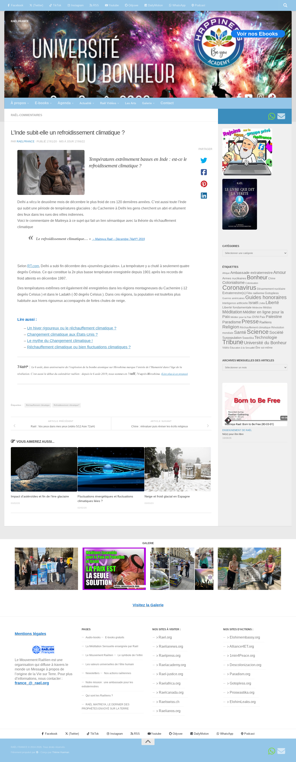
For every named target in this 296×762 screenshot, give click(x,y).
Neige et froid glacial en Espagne (167, 496)
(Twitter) (37, 5)
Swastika (248, 337)
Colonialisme (233, 282)
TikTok (56, 5)
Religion (230, 326)
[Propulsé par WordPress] (37, 752)
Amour (279, 272)
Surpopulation (232, 337)
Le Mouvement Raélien (99, 655)
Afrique (226, 273)
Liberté (272, 302)
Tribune (232, 342)
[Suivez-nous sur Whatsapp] (272, 116)
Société (276, 332)
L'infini (262, 303)
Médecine (257, 307)
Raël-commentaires (26, 115)
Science (258, 331)
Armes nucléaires (234, 278)
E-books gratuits (114, 637)
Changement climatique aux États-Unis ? (62, 334)
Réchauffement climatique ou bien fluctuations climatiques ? (79, 347)
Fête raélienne (255, 293)
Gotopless (272, 293)
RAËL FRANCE (20, 21)
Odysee (133, 5)
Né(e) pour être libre (233, 434)
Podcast (199, 5)
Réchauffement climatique (38, 405)
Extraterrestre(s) (234, 293)
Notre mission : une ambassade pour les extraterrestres (107, 684)
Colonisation (251, 283)
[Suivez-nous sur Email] (281, 116)
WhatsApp (178, 5)
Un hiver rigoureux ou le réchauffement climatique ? (71, 328)
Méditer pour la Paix (241, 317)
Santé (240, 332)
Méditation (232, 311)
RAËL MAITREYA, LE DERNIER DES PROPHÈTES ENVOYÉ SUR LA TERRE (105, 706)
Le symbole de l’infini (130, 655)
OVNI (255, 317)
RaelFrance (25, 141)
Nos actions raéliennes (117, 673)
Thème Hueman (60, 752)
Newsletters (92, 673)
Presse (250, 321)
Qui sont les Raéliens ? (99, 695)
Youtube (113, 5)
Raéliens (265, 322)
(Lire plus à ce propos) (174, 373)
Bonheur (257, 277)
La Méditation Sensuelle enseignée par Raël (112, 646)
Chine (271, 278)
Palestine (274, 316)
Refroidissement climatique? (66, 405)
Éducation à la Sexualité (242, 347)
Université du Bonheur (265, 342)
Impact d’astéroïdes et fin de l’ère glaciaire (40, 496)
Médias (267, 307)
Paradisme (231, 322)
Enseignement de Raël (237, 430)
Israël (253, 303)
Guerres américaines (233, 298)
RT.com (33, 266)
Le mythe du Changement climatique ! (60, 341)
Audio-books (93, 637)
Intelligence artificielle (235, 303)
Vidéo (225, 347)
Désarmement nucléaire (271, 288)
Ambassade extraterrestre (251, 273)
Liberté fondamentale (237, 307)
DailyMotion (155, 5)
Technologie (265, 337)
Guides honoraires (266, 297)
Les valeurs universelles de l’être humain (110, 664)
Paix (262, 317)
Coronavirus (239, 287)
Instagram (77, 5)
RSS (95, 5)
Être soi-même (264, 347)
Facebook (16, 5)
